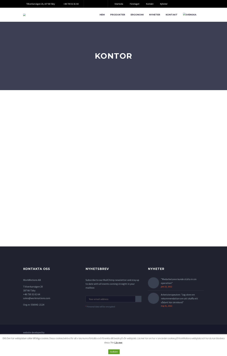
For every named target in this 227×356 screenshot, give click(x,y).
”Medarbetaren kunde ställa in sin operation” (178, 281)
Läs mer (118, 342)
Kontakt (149, 3)
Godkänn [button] (114, 351)
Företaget (134, 3)
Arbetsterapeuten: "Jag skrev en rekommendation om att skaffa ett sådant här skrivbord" (179, 298)
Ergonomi (137, 14)
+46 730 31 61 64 (71, 3)
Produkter (117, 14)
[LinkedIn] (95, 4)
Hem (102, 14)
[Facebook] (90, 4)
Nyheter (164, 3)
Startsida (119, 3)
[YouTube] (100, 4)
